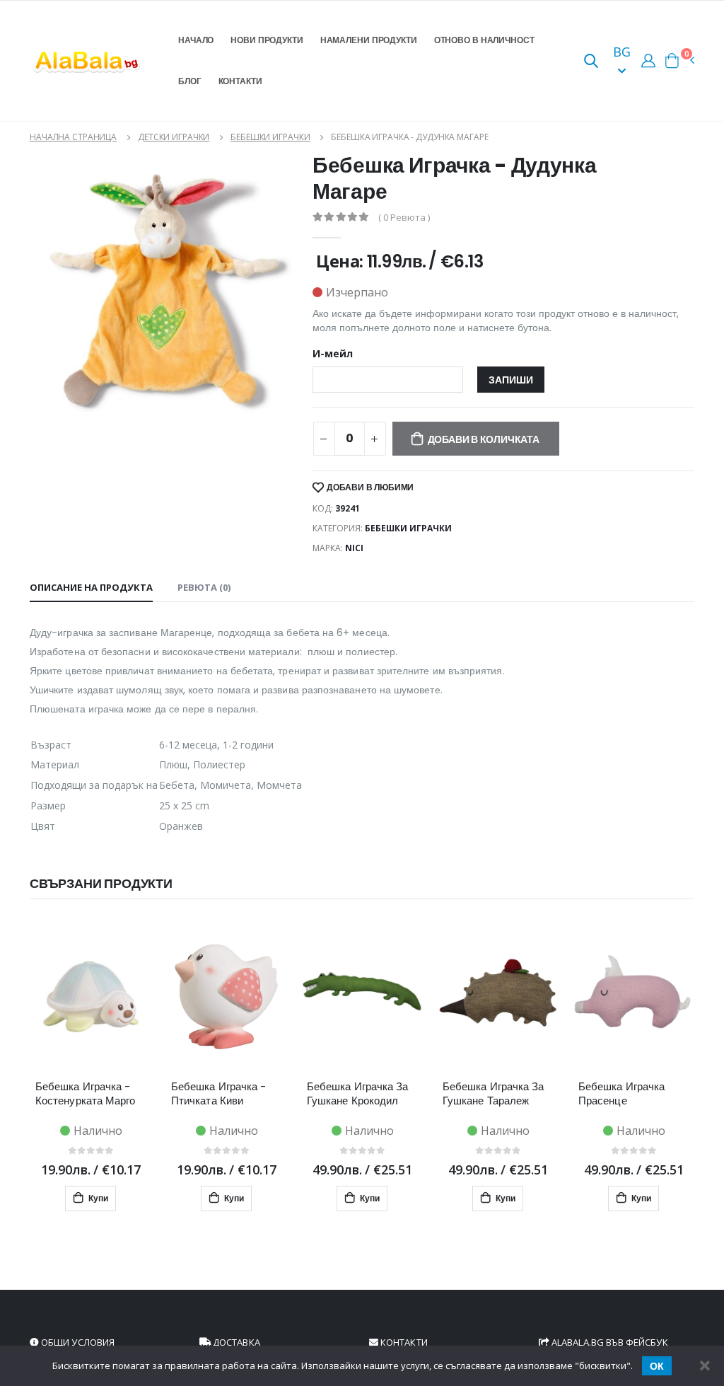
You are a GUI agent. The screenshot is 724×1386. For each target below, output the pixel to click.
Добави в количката (483, 439)
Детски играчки (173, 137)
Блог (190, 81)
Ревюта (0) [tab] (203, 587)
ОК (657, 1366)
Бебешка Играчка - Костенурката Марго (85, 1094)
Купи (97, 1198)
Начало (196, 40)
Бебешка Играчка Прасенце (621, 1094)
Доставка (235, 1342)
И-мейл (333, 354)
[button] (591, 62)
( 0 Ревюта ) (404, 217)
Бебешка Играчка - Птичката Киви (218, 1094)
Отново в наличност (484, 40)
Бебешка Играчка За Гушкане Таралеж (493, 1094)
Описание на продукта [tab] (91, 587)
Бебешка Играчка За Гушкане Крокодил (357, 1094)
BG (622, 51)
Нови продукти (266, 40)
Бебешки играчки (270, 137)
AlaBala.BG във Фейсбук (608, 1342)
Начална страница (73, 137)
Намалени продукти (368, 40)
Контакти (240, 81)
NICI (354, 548)
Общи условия (77, 1342)
